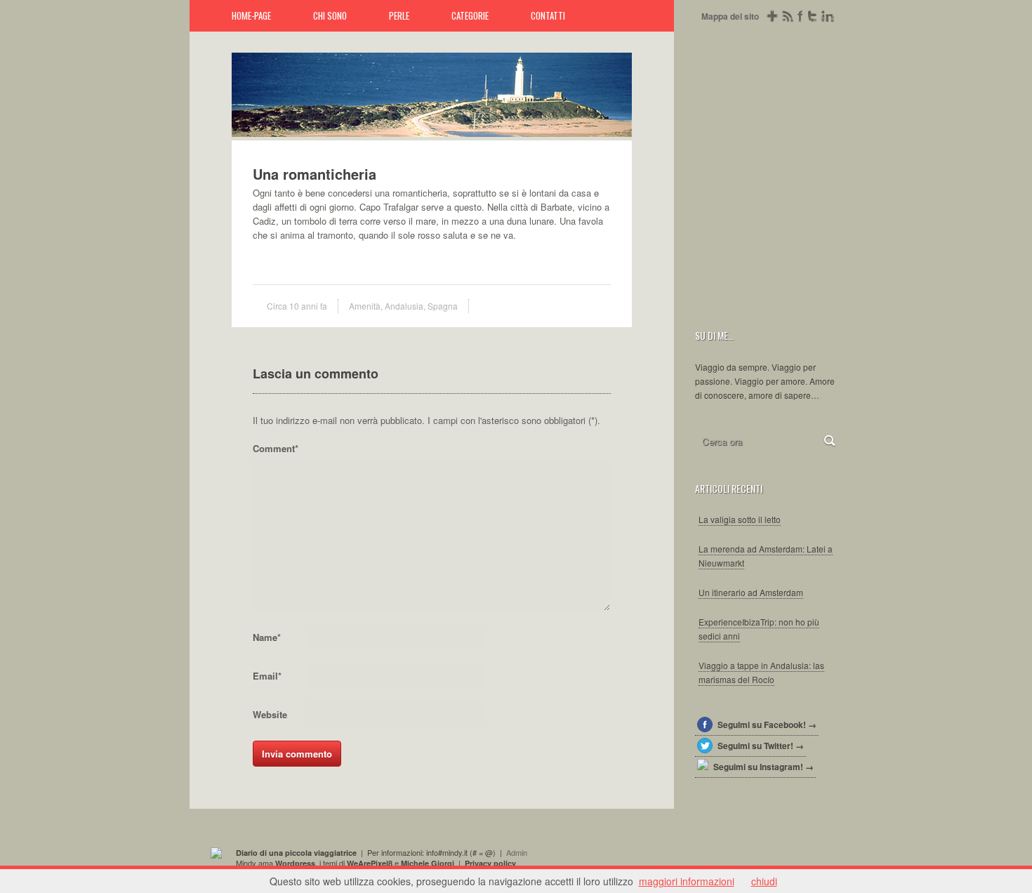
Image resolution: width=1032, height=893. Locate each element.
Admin (516, 852)
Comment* (275, 448)
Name (267, 637)
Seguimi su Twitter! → (760, 745)
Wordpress (295, 863)
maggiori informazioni (686, 881)
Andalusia (404, 306)
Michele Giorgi (427, 863)
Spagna (443, 306)
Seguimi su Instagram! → (763, 766)
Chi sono (330, 15)
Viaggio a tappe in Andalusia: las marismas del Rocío (761, 672)
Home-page (251, 15)
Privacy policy (490, 863)
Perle (399, 15)
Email (267, 675)
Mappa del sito (730, 16)
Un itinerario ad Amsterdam (751, 592)
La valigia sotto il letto (740, 519)
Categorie (470, 15)
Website (270, 714)
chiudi (764, 881)
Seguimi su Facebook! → (766, 724)
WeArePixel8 (369, 863)
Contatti (548, 15)
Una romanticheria (614, 119)
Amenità (365, 306)
